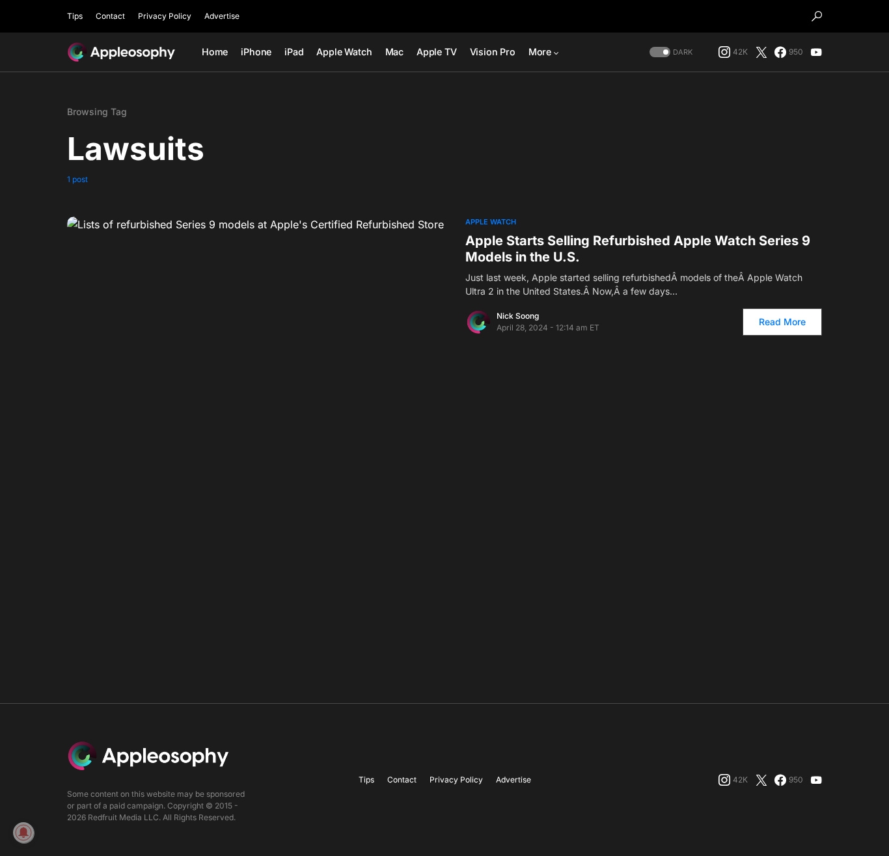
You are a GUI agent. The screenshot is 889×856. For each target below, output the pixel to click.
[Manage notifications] (23, 832)
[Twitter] (761, 52)
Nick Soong (518, 316)
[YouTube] (816, 52)
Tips (75, 16)
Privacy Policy (164, 16)
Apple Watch (490, 221)
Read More (782, 321)
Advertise (221, 16)
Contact (110, 16)
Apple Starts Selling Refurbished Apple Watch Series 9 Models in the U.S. (637, 249)
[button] (817, 16)
